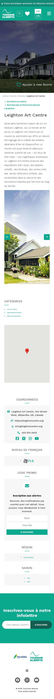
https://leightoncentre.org (29, 420)
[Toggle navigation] (49, 13)
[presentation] (7, 237)
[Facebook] (17, 438)
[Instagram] (30, 438)
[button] (27, 351)
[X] (23, 438)
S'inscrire (27, 532)
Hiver (28, 581)
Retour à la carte (16, 102)
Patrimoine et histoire (14, 312)
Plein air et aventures (14, 316)
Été (29, 578)
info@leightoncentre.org (28, 426)
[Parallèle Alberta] (20, 656)
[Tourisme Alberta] (8, 13)
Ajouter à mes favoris (37, 84)
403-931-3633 (29, 432)
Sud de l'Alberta (28, 557)
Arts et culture (12, 309)
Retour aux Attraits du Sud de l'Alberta (22, 107)
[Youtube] (37, 438)
